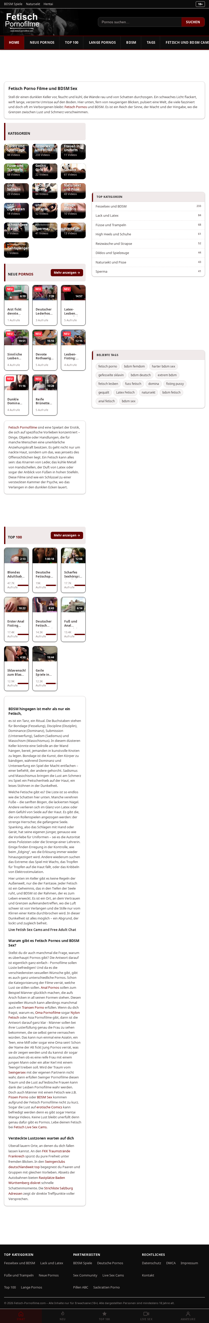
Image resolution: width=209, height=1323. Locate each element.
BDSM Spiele (13, 4)
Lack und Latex (107, 215)
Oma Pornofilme (47, 1012)
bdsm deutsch (141, 375)
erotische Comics (49, 1107)
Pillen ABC (80, 1287)
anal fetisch (106, 401)
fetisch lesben (108, 384)
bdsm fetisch (171, 392)
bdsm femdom (134, 366)
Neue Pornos (42, 42)
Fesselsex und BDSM (111, 206)
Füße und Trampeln (19, 1275)
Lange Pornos (102, 42)
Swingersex (17, 1072)
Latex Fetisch (125, 392)
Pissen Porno (18, 1097)
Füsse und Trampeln (111, 225)
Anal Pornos (50, 987)
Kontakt (148, 1275)
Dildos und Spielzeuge (112, 252)
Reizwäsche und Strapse (114, 243)
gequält (103, 392)
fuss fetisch (133, 384)
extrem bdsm (167, 375)
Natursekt (33, 4)
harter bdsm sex (163, 366)
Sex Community (85, 1275)
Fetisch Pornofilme (22, 427)
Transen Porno (33, 1007)
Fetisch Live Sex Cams (30, 1127)
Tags (151, 42)
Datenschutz (151, 1263)
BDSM (131, 42)
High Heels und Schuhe (113, 234)
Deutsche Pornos (110, 1263)
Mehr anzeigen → (67, 272)
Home (14, 42)
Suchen (193, 22)
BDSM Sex (44, 1097)
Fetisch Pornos (75, 107)
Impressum (189, 1263)
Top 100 (72, 42)
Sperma (101, 271)
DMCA (171, 1263)
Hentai (48, 4)
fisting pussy (175, 384)
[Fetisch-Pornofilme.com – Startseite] (22, 22)
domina (153, 384)
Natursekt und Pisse (111, 262)
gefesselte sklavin (111, 375)
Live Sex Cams (113, 1275)
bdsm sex (128, 401)
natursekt (148, 392)
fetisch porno (107, 366)
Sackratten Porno (106, 1287)
